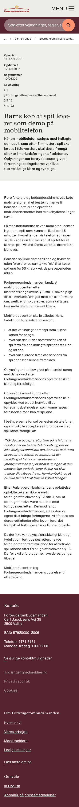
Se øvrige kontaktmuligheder (28, 658)
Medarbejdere (16, 741)
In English (12, 786)
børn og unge (23, 38)
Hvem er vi (12, 723)
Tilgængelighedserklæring (26, 672)
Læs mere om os (18, 762)
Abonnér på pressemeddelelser (30, 795)
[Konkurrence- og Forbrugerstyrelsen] (16, 8)
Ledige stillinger (17, 750)
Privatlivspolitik (17, 681)
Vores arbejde (15, 732)
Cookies (10, 690)
